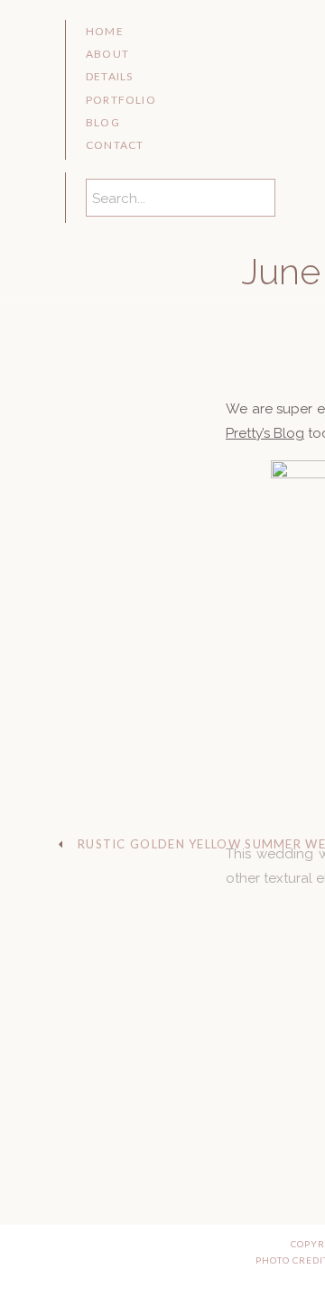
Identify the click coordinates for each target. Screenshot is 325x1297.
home (105, 31)
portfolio (121, 100)
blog (103, 122)
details (109, 76)
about (107, 53)
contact (115, 145)
